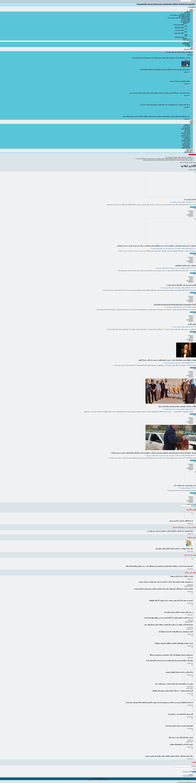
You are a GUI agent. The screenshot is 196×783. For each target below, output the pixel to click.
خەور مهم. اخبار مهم (170, 362)
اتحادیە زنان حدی (186, 19)
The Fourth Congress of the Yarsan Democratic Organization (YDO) (175, 304)
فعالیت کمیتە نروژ (179, 30)
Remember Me (186, 771)
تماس (191, 47)
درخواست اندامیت (188, 152)
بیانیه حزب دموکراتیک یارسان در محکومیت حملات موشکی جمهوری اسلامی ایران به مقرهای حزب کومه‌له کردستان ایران (161, 57)
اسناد (191, 120)
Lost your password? (188, 775)
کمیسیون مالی (186, 39)
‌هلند (186, 34)
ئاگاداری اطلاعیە (184, 202)
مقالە (191, 123)
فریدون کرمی (186, 126)
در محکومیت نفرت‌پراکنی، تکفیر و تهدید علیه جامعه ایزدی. (179, 52)
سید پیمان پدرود (186, 137)
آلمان (185, 35)
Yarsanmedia (100, 778)
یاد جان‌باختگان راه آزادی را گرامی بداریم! (181, 521)
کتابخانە (191, 121)
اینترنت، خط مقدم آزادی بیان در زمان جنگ (181, 737)
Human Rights (186, 43)
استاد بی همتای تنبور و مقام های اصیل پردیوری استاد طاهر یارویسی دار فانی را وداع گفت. (167, 360)
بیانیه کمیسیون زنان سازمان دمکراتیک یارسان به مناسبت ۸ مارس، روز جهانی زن (170, 531)
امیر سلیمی (187, 124)
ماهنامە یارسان (177, 326)
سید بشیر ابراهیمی (185, 135)
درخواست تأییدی (189, 150)
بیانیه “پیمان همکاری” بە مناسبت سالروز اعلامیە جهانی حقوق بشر (174, 548)
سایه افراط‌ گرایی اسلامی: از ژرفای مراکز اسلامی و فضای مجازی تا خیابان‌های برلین (168, 624)
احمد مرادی (187, 130)
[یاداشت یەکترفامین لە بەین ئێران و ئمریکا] (185, 78)
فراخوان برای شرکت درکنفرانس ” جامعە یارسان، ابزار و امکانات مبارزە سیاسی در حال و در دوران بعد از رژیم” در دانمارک (156, 245)
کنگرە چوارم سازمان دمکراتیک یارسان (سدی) (181, 285)
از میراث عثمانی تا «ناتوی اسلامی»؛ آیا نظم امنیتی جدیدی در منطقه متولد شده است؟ (168, 617)
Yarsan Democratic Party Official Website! (98, 779)
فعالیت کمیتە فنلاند (179, 27)
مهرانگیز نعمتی (186, 146)
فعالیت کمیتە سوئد (179, 33)
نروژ (186, 28)
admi (189, 202)
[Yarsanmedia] (192, 7)
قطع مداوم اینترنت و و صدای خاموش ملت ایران (179, 725)
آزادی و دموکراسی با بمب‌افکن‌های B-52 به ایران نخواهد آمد (176, 631)
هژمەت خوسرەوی (185, 132)
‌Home (191, 9)
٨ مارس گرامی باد (190, 199)
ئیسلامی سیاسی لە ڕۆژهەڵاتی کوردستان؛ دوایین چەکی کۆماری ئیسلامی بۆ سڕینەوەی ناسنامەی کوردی (163, 588)
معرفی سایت (190, 149)
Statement (187, 45)
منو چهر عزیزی (186, 127)
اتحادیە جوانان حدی (185, 20)
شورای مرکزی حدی (185, 13)
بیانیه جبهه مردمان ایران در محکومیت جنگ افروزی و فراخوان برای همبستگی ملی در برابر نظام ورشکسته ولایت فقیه (159, 566)
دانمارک (185, 23)
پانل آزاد (178, 202)
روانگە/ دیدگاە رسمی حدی (169, 248)
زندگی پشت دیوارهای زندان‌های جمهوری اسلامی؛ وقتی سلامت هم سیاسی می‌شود (169, 756)
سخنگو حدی (187, 12)
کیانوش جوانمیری (185, 141)
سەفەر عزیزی (186, 134)
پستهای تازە (173, 202)
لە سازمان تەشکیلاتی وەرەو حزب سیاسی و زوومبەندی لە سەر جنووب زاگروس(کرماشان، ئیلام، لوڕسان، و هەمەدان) (159, 702)
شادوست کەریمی (185, 139)
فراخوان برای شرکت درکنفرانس (185, 265)
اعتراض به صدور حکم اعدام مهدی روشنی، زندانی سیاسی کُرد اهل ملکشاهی (171, 600)
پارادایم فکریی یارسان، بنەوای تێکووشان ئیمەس (179, 672)
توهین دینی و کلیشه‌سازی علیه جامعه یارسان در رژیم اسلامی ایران (174, 683)
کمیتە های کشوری (185, 22)
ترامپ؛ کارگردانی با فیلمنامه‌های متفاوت (181, 744)
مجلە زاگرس (192, 324)
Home (194, 162)
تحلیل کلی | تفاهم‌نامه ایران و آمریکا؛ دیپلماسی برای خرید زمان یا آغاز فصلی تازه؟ (169, 660)
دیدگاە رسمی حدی (188, 49)
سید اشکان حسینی (185, 128)
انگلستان (185, 38)
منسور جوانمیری (186, 143)
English (191, 41)
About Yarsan (186, 42)
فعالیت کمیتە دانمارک (178, 24)
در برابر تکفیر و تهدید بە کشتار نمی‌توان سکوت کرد (178, 612)
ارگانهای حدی (190, 10)
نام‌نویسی (190, 774)
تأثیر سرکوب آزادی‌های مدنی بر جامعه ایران (180, 714)
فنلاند (185, 26)
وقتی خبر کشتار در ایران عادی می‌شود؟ (181, 576)
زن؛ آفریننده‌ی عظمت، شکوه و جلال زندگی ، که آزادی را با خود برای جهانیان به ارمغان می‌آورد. (166, 582)
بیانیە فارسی (177, 268)
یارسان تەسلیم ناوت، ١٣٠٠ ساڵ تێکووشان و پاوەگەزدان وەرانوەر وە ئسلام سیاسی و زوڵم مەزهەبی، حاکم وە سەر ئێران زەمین (159, 92)
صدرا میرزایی (186, 142)
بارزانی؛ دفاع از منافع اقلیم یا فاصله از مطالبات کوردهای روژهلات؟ (174, 643)
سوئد (185, 31)
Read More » (193, 207)
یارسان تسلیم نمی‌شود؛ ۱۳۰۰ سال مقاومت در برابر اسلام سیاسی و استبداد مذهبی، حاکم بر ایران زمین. (165, 104)
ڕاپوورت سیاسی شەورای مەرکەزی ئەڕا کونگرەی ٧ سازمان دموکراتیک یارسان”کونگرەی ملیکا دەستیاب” (164, 69)
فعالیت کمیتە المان (179, 37)
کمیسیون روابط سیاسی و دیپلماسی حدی (180, 15)
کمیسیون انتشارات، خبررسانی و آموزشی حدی (179, 17)
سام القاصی (187, 138)
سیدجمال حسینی (186, 148)
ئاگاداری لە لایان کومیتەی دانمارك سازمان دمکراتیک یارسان (177, 406)
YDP (189, 46)
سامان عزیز (187, 131)
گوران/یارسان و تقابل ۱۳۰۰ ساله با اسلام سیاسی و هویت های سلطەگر (172, 690)
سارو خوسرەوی (186, 145)
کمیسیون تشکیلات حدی (184, 16)
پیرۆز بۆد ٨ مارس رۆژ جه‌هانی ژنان (185, 485)
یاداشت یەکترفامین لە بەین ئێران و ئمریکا (180, 81)
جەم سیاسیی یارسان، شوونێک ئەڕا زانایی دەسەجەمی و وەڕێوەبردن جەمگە (171, 655)
